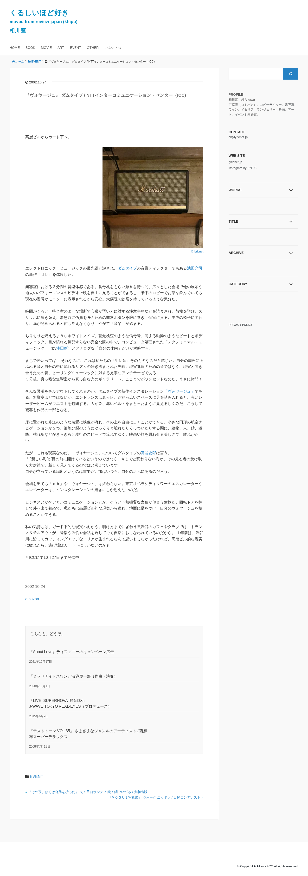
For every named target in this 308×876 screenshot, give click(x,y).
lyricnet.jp (235, 162)
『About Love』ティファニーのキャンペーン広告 (71, 652)
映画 (282, 109)
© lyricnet (197, 251)
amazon (32, 599)
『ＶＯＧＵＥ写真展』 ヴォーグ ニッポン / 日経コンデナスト (154, 797)
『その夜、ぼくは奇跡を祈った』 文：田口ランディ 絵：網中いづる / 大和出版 (88, 792)
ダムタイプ (127, 268)
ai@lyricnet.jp (238, 137)
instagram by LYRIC (243, 168)
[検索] (290, 74)
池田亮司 (194, 268)
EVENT (75, 48)
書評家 (289, 105)
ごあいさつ (112, 48)
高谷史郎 (148, 453)
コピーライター (271, 105)
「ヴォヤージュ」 (179, 391)
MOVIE (46, 48)
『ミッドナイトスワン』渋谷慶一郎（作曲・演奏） (73, 676)
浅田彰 (62, 348)
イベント (241, 114)
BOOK (30, 48)
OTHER (93, 48)
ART (61, 48)
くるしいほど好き (43, 21)
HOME (15, 48)
